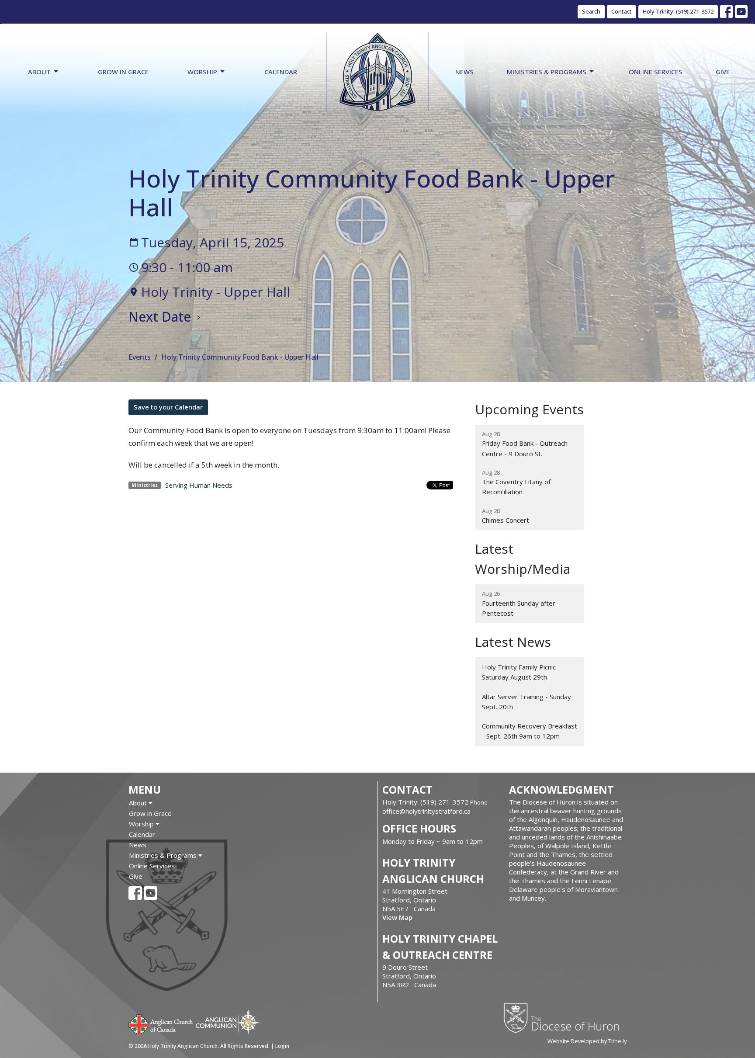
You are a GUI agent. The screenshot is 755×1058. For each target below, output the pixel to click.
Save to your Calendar (168, 406)
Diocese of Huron (565, 1017)
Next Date (161, 317)
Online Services (655, 71)
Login (282, 1046)
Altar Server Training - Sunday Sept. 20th (526, 701)
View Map (397, 917)
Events (139, 357)
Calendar (280, 71)
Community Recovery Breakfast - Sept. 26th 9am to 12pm (529, 731)
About (39, 71)
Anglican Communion (227, 1021)
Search (591, 11)
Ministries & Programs (546, 71)
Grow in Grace (123, 71)
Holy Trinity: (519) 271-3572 (678, 11)
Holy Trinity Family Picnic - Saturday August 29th (521, 672)
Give (723, 71)
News (464, 71)
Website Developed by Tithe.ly (587, 1040)
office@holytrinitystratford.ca (426, 811)
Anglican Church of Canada (161, 1023)
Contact (621, 11)
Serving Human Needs (198, 485)
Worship (202, 71)
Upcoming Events (529, 409)
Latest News (513, 642)
